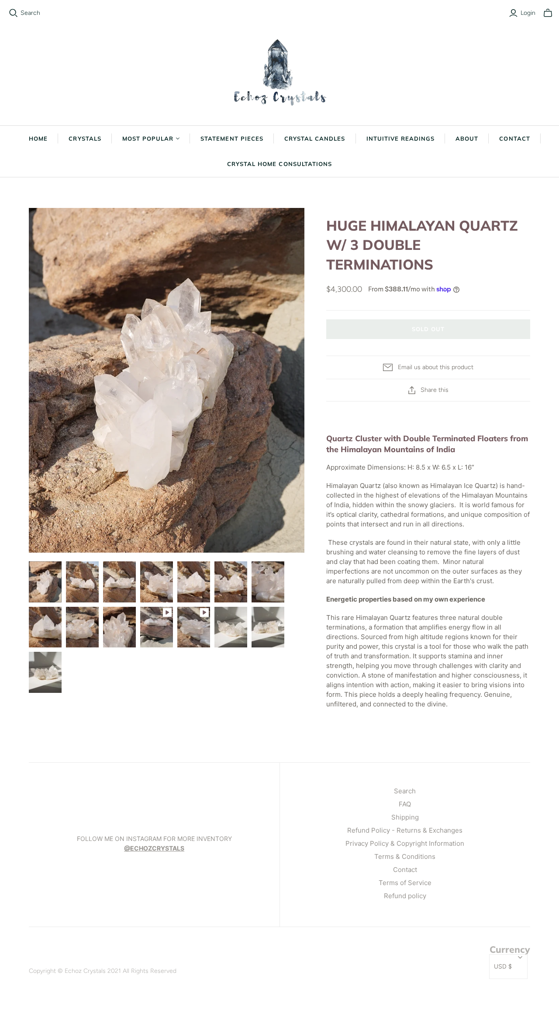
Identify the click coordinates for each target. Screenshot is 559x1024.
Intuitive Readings (400, 138)
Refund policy (405, 896)
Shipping (405, 817)
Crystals (85, 138)
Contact (514, 138)
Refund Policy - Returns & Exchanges (404, 830)
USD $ (503, 966)
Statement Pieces (231, 138)
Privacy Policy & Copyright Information (404, 843)
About (466, 138)
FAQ (405, 804)
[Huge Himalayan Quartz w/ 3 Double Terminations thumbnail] (45, 581)
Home (38, 138)
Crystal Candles (314, 138)
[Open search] (13, 13)
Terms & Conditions (404, 856)
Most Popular (147, 138)
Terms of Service (405, 883)
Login (528, 13)
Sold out (428, 328)
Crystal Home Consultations (279, 163)
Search (30, 13)
